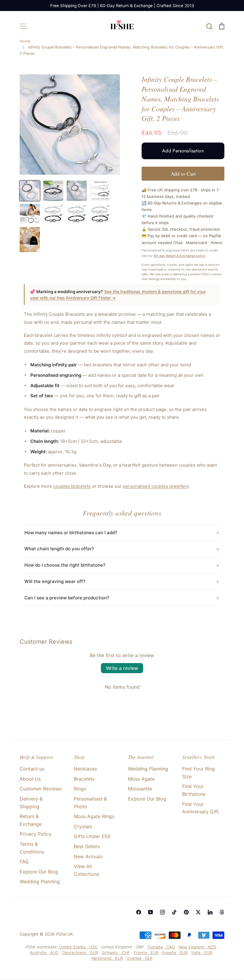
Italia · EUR (201, 952)
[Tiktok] (174, 912)
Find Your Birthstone (193, 790)
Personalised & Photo (90, 802)
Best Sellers (87, 846)
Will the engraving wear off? (54, 581)
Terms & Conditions (32, 848)
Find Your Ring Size (198, 772)
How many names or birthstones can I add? (70, 532)
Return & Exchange (31, 820)
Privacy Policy (35, 834)
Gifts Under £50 (92, 836)
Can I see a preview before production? (66, 598)
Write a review (122, 668)
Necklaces (85, 769)
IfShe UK (64, 934)
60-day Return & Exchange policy (179, 256)
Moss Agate (141, 779)
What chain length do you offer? (59, 548)
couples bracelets (72, 486)
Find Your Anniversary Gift (200, 808)
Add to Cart (183, 173)
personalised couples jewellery (155, 486)
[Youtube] (151, 912)
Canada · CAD (161, 947)
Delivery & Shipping (31, 802)
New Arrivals (88, 856)
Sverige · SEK (140, 958)
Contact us (32, 769)
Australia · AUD (44, 952)
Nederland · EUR (107, 958)
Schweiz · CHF (116, 952)
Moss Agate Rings (94, 816)
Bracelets (84, 779)
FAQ (24, 862)
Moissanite (140, 789)
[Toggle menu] (23, 26)
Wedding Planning (40, 881)
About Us (30, 779)
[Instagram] (162, 912)
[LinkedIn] (210, 912)
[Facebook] (139, 912)
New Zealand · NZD (197, 947)
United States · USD (78, 947)
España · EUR (175, 952)
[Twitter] (198, 912)
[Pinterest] (186, 912)
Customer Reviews (41, 789)
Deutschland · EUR (80, 952)
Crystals (83, 826)
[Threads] (222, 912)
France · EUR (146, 952)
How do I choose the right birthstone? (64, 565)
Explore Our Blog (39, 872)
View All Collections (86, 870)
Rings (80, 789)
